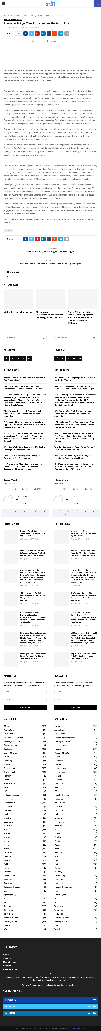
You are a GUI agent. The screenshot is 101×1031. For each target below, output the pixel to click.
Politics (7, 864)
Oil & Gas (8, 853)
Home (6, 955)
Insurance (8, 799)
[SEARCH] (44, 337)
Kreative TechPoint (78, 1028)
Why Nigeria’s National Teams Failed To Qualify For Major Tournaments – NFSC (33, 656)
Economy (8, 761)
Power (6, 868)
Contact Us (7, 966)
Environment (9, 772)
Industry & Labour (11, 795)
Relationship (9, 875)
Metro (6, 830)
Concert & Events (11, 753)
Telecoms (8, 906)
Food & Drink (9, 784)
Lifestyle (7, 818)
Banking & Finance (12, 741)
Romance (8, 883)
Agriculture (9, 730)
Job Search (9, 810)
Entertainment (9, 19)
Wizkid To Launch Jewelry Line (18, 312)
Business (8, 749)
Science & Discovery (13, 887)
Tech (6, 898)
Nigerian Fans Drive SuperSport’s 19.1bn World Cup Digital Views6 (33, 533)
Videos (7, 925)
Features (8, 780)
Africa (6, 726)
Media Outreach (10, 962)
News (6, 849)
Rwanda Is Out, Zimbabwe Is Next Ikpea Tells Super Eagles (50, 264)
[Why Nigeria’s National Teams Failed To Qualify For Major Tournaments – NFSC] (11, 659)
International (9, 803)
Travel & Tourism (11, 918)
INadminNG (10, 27)
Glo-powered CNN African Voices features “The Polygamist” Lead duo (49, 314)
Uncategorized (10, 922)
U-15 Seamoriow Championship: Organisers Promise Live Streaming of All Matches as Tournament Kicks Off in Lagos (23, 466)
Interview (8, 807)
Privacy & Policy (10, 969)
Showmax (8, 230)
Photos (7, 860)
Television (18, 19)
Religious (8, 879)
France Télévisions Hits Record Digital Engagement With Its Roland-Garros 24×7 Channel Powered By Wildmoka (81, 317)
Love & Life (8, 822)
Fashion (7, 776)
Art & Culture (9, 734)
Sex (5, 891)
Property (7, 872)
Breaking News (10, 745)
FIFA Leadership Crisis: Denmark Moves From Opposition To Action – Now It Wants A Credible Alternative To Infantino (24, 424)
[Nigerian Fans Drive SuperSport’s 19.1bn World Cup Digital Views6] (11, 537)
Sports (7, 895)
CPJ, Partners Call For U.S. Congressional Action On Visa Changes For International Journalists (22, 413)
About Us (7, 958)
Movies (7, 833)
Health (6, 787)
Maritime (8, 826)
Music (6, 841)
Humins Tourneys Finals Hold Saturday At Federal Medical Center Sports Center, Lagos (32, 553)
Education (8, 764)
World (6, 929)
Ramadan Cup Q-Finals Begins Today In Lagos (50, 252)
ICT (5, 791)
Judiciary (8, 814)
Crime (6, 757)
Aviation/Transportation (14, 738)
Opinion (7, 856)
